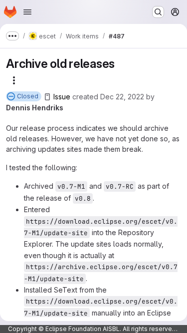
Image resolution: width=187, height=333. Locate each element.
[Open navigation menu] (27, 12)
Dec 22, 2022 (122, 96)
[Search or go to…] (158, 12)
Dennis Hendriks (34, 107)
